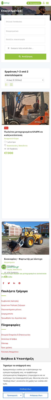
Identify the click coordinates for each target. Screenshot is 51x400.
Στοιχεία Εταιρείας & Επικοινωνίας (15, 335)
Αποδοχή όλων (25, 389)
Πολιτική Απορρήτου (10, 352)
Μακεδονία (23, 146)
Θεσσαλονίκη (12, 146)
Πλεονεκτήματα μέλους (11, 309)
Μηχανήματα (9, 262)
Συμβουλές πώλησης (10, 301)
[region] (25, 381)
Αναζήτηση (27, 56)
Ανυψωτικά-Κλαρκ (11, 138)
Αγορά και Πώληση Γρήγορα (13, 305)
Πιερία (9, 269)
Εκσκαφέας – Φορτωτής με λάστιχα (23, 259)
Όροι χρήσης (6, 347)
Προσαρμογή (12, 395)
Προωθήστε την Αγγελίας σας (13, 318)
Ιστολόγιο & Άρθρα (9, 339)
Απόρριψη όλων (36, 395)
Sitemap (4, 343)
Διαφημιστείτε (7, 314)
